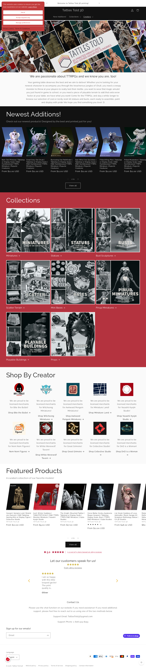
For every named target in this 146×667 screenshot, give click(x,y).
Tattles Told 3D (17, 666)
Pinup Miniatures (105, 307)
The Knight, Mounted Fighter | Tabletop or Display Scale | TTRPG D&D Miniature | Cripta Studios (72, 516)
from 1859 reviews (73, 568)
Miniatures (12, 255)
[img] (73, 564)
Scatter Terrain (14, 307)
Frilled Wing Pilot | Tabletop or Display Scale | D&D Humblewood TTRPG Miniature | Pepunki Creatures (111, 164)
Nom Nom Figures (18, 451)
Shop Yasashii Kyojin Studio (127, 417)
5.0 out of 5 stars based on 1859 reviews (84, 552)
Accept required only (23, 17)
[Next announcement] (99, 3)
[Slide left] (68, 179)
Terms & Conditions (22, 29)
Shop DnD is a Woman (127, 451)
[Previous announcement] (46, 3)
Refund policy (31, 666)
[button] (75, 16)
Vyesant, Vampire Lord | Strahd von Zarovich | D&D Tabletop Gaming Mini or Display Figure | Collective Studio (18, 516)
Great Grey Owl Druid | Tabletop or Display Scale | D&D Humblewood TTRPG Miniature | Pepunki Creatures (37, 164)
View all (73, 186)
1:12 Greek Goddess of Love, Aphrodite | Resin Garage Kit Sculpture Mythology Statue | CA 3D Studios (126, 516)
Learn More (32, 7)
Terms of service (57, 666)
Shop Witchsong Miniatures (46, 417)
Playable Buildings (16, 359)
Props (54, 359)
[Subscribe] (47, 635)
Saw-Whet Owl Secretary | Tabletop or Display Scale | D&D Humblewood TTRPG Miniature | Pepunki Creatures (86, 164)
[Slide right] (78, 179)
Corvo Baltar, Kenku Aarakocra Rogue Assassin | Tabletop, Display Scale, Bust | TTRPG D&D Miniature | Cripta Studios (100, 516)
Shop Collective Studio (100, 451)
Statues (55, 255)
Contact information (86, 666)
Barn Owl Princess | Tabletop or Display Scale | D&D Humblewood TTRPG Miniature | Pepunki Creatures (13, 164)
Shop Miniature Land (99, 413)
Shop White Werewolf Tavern (46, 456)
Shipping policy (71, 666)
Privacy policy (8, 29)
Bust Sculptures (104, 255)
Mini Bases (57, 307)
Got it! (23, 12)
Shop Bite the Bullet (18, 413)
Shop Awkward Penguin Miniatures (72, 417)
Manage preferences (23, 23)
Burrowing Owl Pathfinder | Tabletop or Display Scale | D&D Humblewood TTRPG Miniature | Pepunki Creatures (61, 164)
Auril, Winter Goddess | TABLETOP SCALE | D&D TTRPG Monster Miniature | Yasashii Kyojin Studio (46, 516)
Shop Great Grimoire (72, 451)
